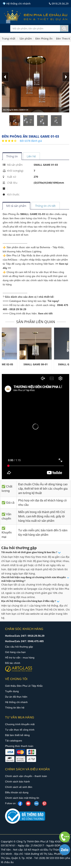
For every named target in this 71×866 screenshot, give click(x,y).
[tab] (12, 156)
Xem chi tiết (45, 313)
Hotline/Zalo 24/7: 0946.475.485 (24, 641)
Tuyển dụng (12, 691)
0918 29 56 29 (17, 309)
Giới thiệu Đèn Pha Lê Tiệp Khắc (24, 685)
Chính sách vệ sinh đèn (18, 787)
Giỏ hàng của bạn (15, 652)
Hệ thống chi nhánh (16, 702)
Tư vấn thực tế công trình (19, 729)
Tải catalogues (13, 740)
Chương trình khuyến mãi (20, 724)
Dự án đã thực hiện (16, 696)
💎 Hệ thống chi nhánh (17, 3)
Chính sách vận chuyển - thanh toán (26, 776)
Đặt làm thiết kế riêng (17, 735)
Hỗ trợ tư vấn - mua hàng (19, 657)
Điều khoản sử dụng (16, 792)
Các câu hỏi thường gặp (19, 646)
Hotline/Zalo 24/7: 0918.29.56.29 (24, 635)
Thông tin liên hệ (14, 707)
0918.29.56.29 (59, 3)
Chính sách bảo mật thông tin (22, 797)
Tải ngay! (53, 300)
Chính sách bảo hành (17, 781)
